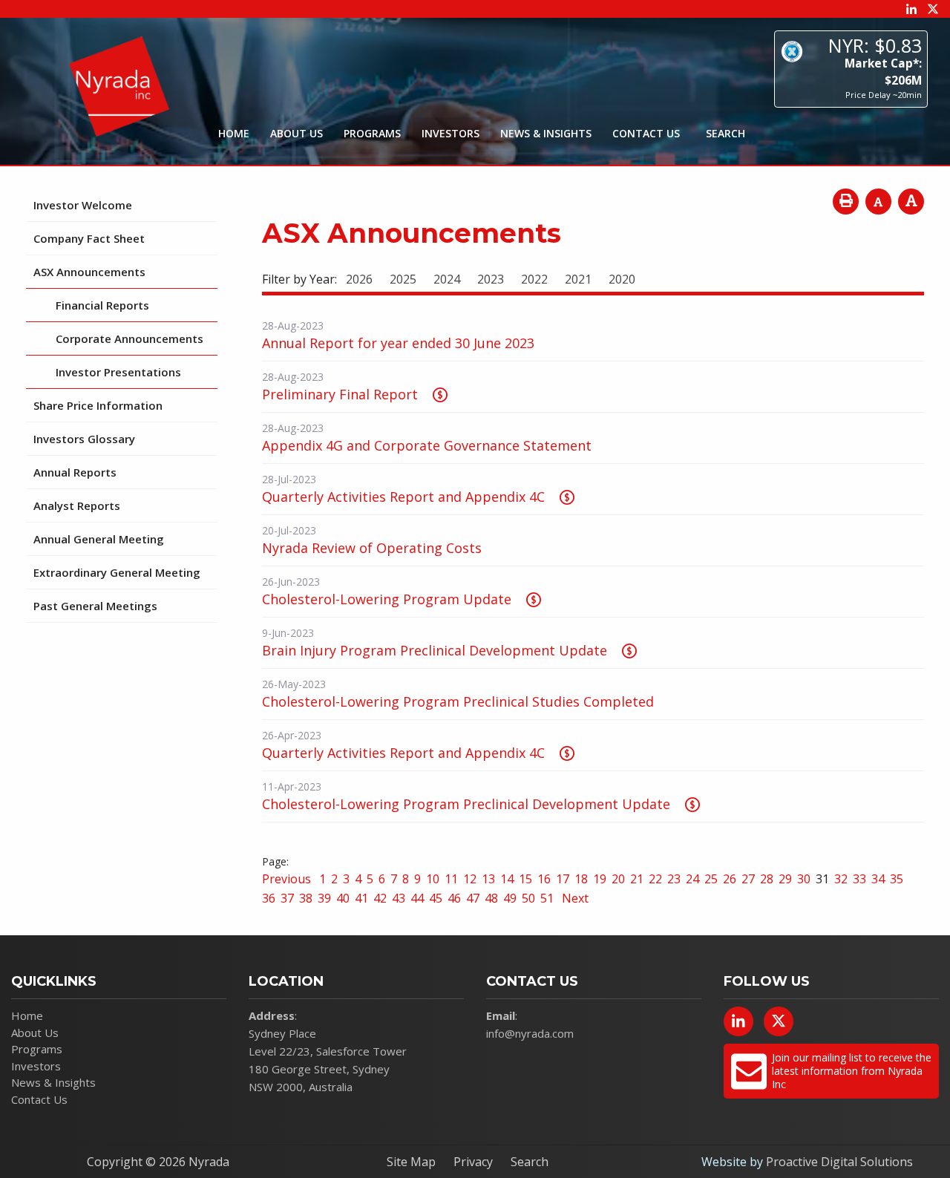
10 (432, 879)
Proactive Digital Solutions (839, 1162)
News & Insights (546, 133)
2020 (622, 279)
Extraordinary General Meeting (116, 572)
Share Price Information (98, 405)
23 (674, 879)
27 (748, 879)
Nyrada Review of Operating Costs (372, 548)
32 (841, 879)
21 (636, 879)
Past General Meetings (95, 605)
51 (547, 898)
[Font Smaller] (878, 202)
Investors (450, 133)
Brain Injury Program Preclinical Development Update (434, 650)
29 (785, 879)
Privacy (473, 1162)
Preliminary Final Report (340, 394)
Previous (288, 879)
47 (472, 898)
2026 (359, 279)
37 (287, 898)
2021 (578, 279)
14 (507, 879)
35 (896, 879)
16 (544, 879)
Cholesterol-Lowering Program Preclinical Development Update (466, 804)
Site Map (411, 1162)
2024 (446, 279)
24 (692, 879)
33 (859, 879)
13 (488, 879)
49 (510, 898)
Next (574, 898)
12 (469, 879)
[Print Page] (846, 202)
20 (618, 879)
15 (525, 879)
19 (599, 879)
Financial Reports (102, 305)
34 (878, 879)
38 (305, 898)
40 (343, 898)
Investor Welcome (82, 204)
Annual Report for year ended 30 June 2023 (398, 343)
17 (562, 879)
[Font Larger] (911, 202)
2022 (534, 279)
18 (581, 879)
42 (380, 898)
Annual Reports (75, 472)
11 (451, 879)
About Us (296, 133)
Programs (372, 133)
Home (233, 133)
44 (417, 898)
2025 (403, 279)
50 (528, 898)
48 (491, 898)
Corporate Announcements (129, 338)
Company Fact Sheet (89, 238)
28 (766, 879)
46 (454, 898)
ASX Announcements (89, 271)
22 (655, 879)
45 (435, 898)
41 (361, 898)
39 (324, 898)
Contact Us (646, 133)
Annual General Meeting (98, 538)
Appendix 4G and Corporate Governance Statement (427, 445)
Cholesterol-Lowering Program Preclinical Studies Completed (458, 701)
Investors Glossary (84, 438)
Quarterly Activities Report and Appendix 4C (403, 496)
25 (711, 879)
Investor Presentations (118, 371)
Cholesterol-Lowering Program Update (386, 599)
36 (268, 898)
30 (803, 879)
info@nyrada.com (530, 1033)
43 (398, 898)
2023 (490, 279)
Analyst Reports (76, 505)
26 (729, 879)
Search (529, 1162)
